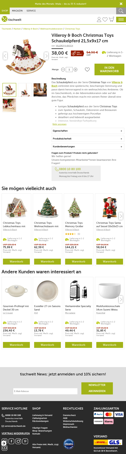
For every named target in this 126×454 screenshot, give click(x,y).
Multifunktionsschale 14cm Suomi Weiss (108, 308)
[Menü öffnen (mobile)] (121, 19)
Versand (55, 60)
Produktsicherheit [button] (62, 138)
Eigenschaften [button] (60, 130)
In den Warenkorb (109, 69)
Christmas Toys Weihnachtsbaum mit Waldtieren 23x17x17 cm (46, 224)
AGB (65, 418)
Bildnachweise (70, 427)
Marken (17, 29)
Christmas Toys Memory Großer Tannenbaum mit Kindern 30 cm (74, 224)
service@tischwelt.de (15, 426)
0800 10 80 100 (70, 169)
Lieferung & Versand (42, 415)
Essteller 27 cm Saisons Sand (47, 308)
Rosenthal (100, 313)
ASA (36, 313)
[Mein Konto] (99, 20)
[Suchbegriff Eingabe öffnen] (121, 11)
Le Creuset (8, 313)
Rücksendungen (40, 421)
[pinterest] (25, 443)
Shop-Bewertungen (42, 431)
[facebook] (11, 443)
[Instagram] (18, 443)
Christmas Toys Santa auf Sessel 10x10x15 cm (109, 224)
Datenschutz (69, 415)
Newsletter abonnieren (97, 388)
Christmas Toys (72, 29)
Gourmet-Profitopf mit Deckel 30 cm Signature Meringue (16, 308)
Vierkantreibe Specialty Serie (78, 308)
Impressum (68, 424)
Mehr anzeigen (59, 124)
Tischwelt (6, 29)
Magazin (17, 10)
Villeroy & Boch (30, 29)
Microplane (70, 313)
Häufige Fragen (40, 428)
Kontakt (36, 434)
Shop (5, 10)
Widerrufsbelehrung (73, 421)
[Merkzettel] (105, 20)
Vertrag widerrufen (16, 433)
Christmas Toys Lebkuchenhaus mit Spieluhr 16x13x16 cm (15, 224)
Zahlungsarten (39, 418)
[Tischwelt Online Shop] (11, 19)
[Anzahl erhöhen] (75, 69)
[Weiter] (121, 216)
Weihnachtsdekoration (51, 29)
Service (31, 10)
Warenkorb (16, 261)
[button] (87, 69)
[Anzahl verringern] (63, 69)
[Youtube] (4, 450)
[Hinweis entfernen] (121, 4)
